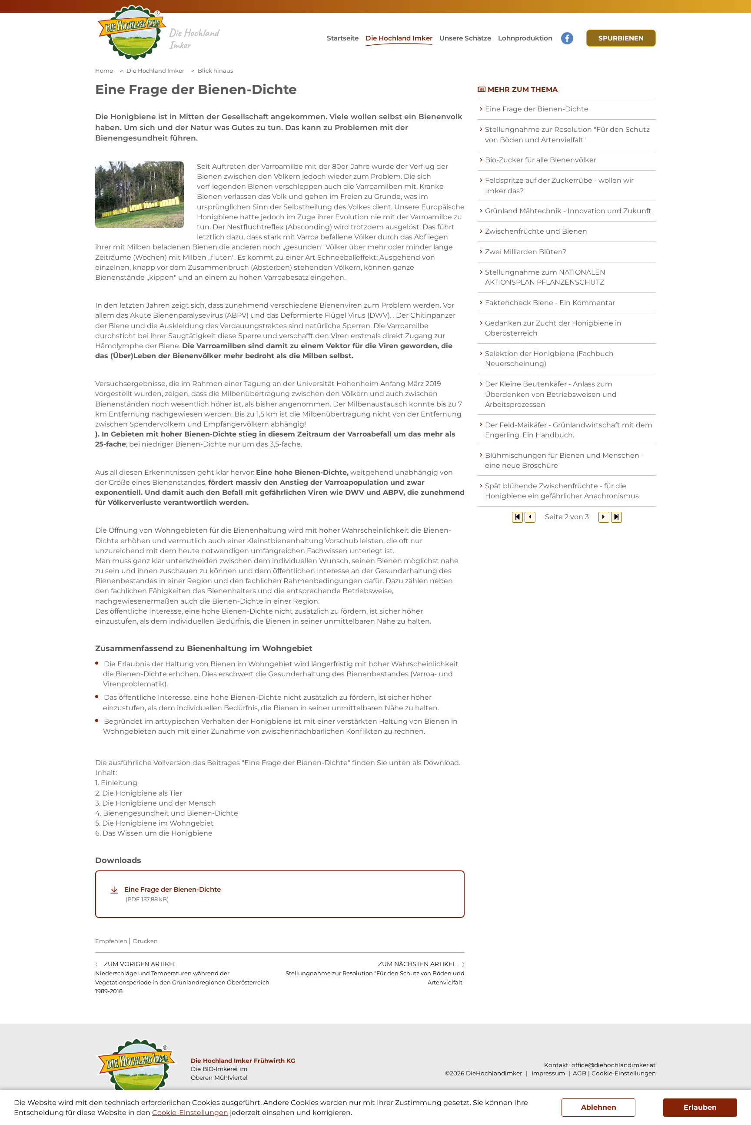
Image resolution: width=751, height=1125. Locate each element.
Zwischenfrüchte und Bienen (536, 231)
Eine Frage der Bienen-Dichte (172, 894)
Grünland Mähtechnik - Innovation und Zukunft (568, 211)
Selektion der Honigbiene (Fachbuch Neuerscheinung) (549, 358)
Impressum (547, 1073)
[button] (465, 38)
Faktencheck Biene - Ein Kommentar (550, 303)
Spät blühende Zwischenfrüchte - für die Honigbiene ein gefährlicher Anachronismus (562, 491)
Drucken (145, 940)
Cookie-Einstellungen (623, 1073)
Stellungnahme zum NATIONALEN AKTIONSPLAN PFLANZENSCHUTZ (545, 277)
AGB (579, 1073)
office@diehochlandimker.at (614, 1064)
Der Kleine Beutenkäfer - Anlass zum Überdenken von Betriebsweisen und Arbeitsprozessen (551, 394)
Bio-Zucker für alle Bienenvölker (540, 160)
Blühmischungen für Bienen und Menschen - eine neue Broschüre (564, 460)
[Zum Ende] (616, 517)
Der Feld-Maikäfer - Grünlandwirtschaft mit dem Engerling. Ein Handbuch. (568, 430)
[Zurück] (530, 517)
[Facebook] (567, 38)
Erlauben (700, 1107)
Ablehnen (598, 1107)
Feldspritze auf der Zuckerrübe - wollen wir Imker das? (559, 185)
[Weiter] (603, 517)
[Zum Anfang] (517, 517)
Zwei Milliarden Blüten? (525, 252)
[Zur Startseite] (132, 33)
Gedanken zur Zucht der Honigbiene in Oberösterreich (553, 328)
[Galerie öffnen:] (139, 194)
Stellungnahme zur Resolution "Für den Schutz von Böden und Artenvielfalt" (567, 134)
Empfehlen (111, 940)
